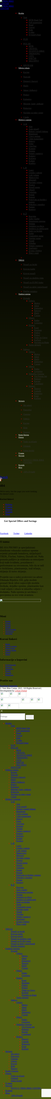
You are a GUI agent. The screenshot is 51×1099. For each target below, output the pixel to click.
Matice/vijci (34, 177)
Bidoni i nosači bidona (38, 131)
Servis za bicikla (10, 630)
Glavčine (32, 146)
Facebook (4, 533)
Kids (31, 30)
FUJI (25, 39)
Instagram (13, 686)
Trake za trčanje (30, 441)
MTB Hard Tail (35, 20)
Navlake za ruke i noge (33, 113)
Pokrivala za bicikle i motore (28, 875)
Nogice (32, 185)
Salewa (26, 349)
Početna (8, 504)
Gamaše (37, 391)
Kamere (32, 148)
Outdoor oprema (24, 294)
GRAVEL (33, 48)
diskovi (32, 141)
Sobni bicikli (28, 450)
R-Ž (25, 214)
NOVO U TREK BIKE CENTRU (26, 1088)
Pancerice (27, 410)
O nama (8, 507)
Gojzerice (38, 323)
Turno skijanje (35, 345)
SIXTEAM (16, 767)
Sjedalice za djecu (36, 226)
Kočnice (32, 158)
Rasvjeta (32, 216)
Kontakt (8, 512)
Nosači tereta (34, 187)
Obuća (31, 318)
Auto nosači (34, 129)
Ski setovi (27, 405)
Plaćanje (8, 671)
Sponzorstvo (9, 632)
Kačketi (37, 340)
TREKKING (34, 53)
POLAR (27, 44)
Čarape (37, 315)
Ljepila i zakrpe (35, 173)
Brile (25, 428)
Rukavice (27, 108)
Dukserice (38, 308)
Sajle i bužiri (34, 219)
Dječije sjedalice (18, 946)
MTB (31, 46)
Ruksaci (37, 379)
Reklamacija (9, 675)
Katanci (32, 156)
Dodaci (32, 325)
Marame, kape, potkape (33, 104)
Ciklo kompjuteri (36, 139)
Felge (31, 144)
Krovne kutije (29, 269)
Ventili (31, 241)
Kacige (26, 72)
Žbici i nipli (34, 253)
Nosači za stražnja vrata (33, 278)
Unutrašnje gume (36, 236)
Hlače (25, 86)
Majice (37, 303)
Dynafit (26, 298)
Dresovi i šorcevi (30, 81)
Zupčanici (33, 248)
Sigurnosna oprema (37, 221)
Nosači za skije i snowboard (35, 287)
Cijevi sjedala (34, 136)
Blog (20, 467)
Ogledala (32, 192)
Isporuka (8, 673)
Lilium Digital (21, 691)
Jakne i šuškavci (30, 90)
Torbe (31, 233)
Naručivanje (9, 669)
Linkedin (28, 533)
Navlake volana (35, 182)
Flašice (37, 333)
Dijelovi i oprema (24, 120)
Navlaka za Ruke (41, 342)
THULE (21, 260)
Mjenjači (32, 180)
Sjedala (32, 151)
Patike (36, 320)
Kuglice (32, 163)
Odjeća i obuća (24, 68)
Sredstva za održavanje (38, 228)
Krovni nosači (29, 273)
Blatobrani (33, 134)
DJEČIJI (32, 58)
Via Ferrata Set (40, 376)
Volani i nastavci (36, 153)
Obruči (32, 190)
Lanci (31, 170)
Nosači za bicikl (30, 264)
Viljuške (32, 243)
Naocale (26, 77)
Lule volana (34, 175)
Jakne (36, 306)
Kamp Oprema (11, 1071)
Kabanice (27, 99)
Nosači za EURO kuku (33, 282)
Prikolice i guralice (37, 204)
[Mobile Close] (1, 712)
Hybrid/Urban (35, 35)
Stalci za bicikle (35, 231)
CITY (31, 56)
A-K (25, 124)
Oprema (26, 414)
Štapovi (37, 388)
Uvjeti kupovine (10, 665)
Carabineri (38, 384)
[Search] (30, 717)
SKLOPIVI (34, 61)
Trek (25, 17)
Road (31, 25)
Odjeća (32, 301)
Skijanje (21, 401)
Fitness (21, 437)
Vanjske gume (35, 238)
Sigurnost (8, 667)
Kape (36, 328)
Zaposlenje (8, 634)
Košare (32, 161)
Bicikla (21, 13)
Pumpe (32, 207)
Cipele (13, 797)
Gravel (32, 27)
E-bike (31, 32)
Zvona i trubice (35, 250)
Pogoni (32, 197)
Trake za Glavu (40, 337)
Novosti (21, 456)
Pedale (31, 195)
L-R (25, 168)
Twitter (16, 533)
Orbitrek (26, 446)
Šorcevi (37, 310)
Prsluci (26, 95)
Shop (7, 514)
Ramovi (32, 209)
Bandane (38, 330)
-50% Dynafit (29, 472)
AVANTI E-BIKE (36, 51)
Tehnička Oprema (36, 374)
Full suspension (35, 22)
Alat (30, 126)
